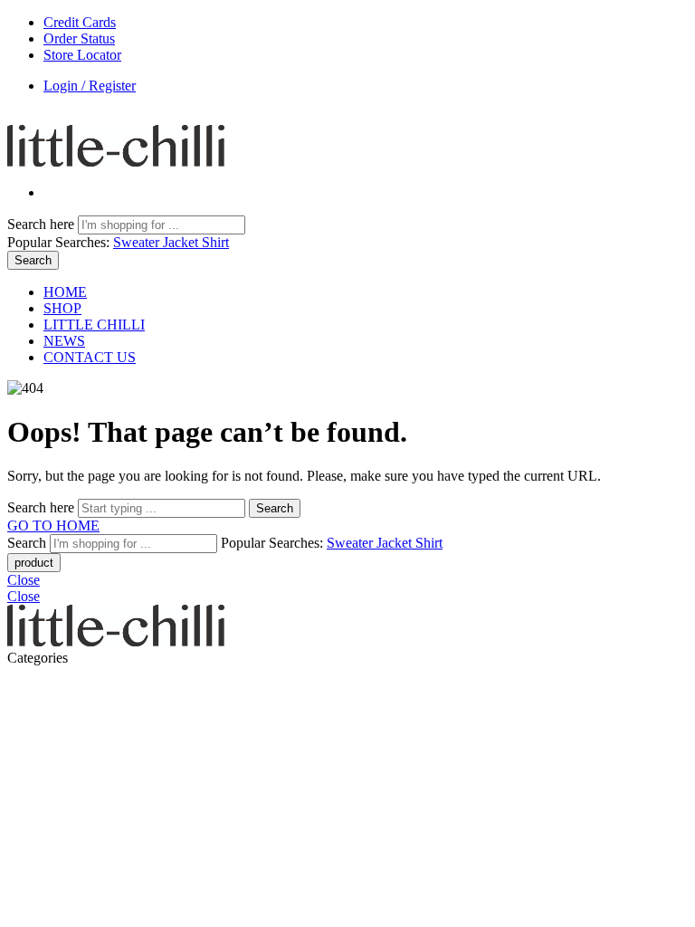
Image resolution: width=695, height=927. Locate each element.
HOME (65, 292)
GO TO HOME (53, 525)
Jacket (182, 242)
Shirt (215, 242)
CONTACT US (89, 357)
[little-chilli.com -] (115, 161)
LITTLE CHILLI (94, 324)
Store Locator (82, 54)
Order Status (79, 38)
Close (23, 580)
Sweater (138, 242)
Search (33, 260)
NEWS (64, 341)
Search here (42, 224)
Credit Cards (79, 22)
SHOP (62, 308)
